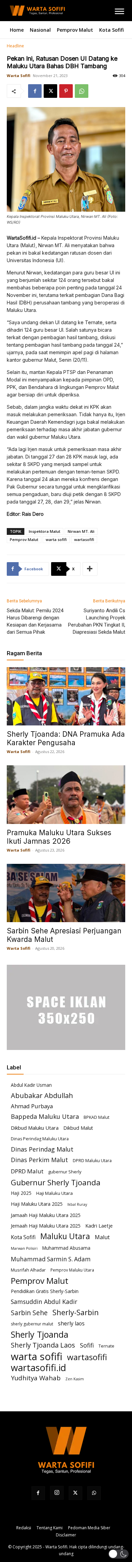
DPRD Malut (27, 1171)
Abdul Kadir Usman (31, 1085)
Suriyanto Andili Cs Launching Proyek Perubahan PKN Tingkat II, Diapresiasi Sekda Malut (96, 621)
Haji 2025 (21, 1193)
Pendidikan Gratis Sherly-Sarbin (45, 1291)
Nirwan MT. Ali (81, 531)
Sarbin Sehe (29, 1313)
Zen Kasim (74, 1379)
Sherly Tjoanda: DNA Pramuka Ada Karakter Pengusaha (66, 738)
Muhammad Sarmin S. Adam (51, 1259)
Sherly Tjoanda (39, 1334)
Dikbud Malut (78, 1128)
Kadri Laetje (99, 1225)
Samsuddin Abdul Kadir (44, 1301)
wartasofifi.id (38, 1367)
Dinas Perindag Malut (42, 1149)
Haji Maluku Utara (54, 1193)
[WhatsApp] (81, 91)
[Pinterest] (66, 91)
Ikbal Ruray (77, 1204)
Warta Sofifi (18, 75)
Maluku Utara (65, 1236)
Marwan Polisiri (24, 1248)
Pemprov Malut (24, 539)
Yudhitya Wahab (36, 1378)
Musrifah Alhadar (28, 1270)
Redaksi (23, 1528)
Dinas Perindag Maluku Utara (40, 1139)
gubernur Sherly (64, 1172)
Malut (102, 1237)
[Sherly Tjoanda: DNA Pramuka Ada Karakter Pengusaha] (66, 696)
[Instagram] (57, 1493)
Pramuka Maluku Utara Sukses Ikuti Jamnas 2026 (59, 836)
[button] (118, 1554)
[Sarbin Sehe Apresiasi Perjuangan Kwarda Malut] (66, 893)
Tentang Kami (50, 1528)
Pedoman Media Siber (89, 1528)
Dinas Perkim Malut (39, 1159)
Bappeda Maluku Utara (45, 1116)
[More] (90, 569)
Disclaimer (66, 1535)
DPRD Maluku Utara (92, 1160)
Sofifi (87, 1345)
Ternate (106, 1346)
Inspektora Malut (44, 531)
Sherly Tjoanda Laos (43, 1345)
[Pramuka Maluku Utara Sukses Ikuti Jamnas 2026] (66, 794)
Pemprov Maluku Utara (72, 1270)
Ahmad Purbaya (32, 1106)
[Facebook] (35, 91)
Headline (15, 46)
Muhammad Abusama (66, 1248)
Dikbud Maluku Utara (35, 1127)
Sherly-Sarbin (75, 1312)
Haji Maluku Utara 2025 (37, 1204)
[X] (50, 91)
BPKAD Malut (96, 1117)
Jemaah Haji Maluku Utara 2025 (46, 1225)
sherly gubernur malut (32, 1324)
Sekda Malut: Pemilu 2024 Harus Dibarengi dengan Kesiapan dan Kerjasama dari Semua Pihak (35, 621)
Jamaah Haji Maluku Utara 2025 (46, 1215)
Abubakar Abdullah (42, 1095)
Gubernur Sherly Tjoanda (56, 1182)
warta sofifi (56, 539)
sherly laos (71, 1323)
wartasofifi (84, 539)
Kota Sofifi (23, 1237)
